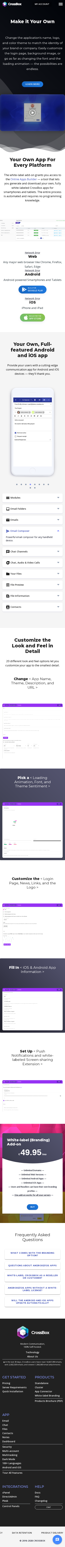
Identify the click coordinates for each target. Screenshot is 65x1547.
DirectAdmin (9, 1496)
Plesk (5, 1500)
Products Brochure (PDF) (49, 1401)
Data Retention (22, 1532)
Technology (32, 1352)
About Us (32, 1356)
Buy (32, 1207)
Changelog (41, 1500)
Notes (5, 1437)
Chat (5, 1425)
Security (7, 1446)
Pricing (6, 1383)
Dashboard (8, 1441)
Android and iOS (11, 1467)
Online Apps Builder (23, 179)
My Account (42, 4)
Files (4, 1429)
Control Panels (10, 1506)
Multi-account (10, 1451)
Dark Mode (8, 1459)
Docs (37, 1492)
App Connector (43, 1391)
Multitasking (9, 1455)
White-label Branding (47, 1395)
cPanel (6, 1492)
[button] (16, 484)
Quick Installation (12, 1391)
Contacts (7, 1433)
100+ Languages (11, 1463)
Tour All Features (12, 1472)
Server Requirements (14, 1387)
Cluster (39, 1387)
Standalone (41, 1383)
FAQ (37, 1496)
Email (5, 1420)
